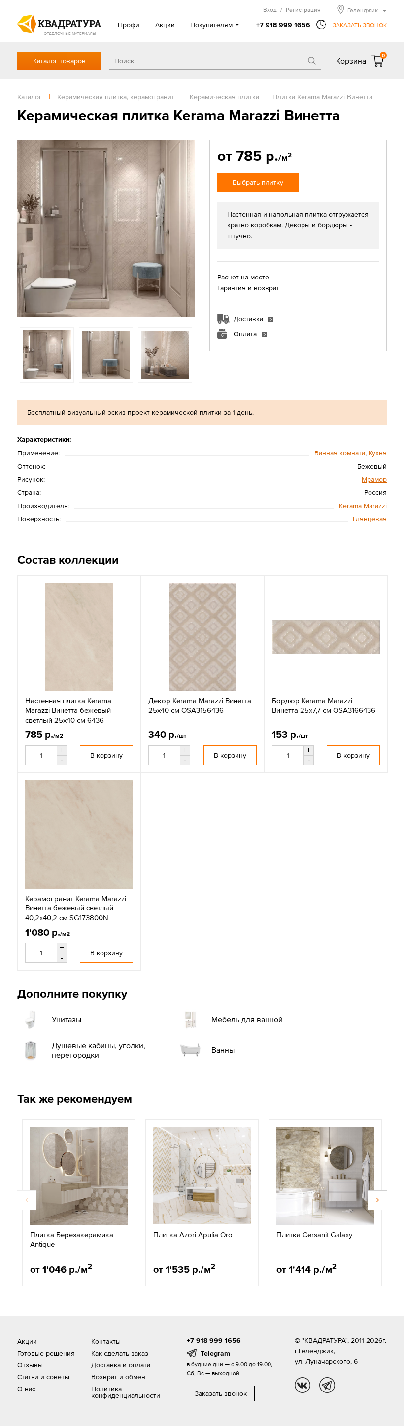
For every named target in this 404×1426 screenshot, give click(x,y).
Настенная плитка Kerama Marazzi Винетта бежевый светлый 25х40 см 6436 (68, 710)
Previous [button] (27, 229)
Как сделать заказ (119, 1353)
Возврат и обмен (118, 1377)
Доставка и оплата (120, 1365)
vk (302, 1385)
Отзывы (30, 1365)
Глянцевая (370, 518)
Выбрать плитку (258, 182)
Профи (128, 25)
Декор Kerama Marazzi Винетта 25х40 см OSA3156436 (199, 705)
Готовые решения (46, 1353)
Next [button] (185, 229)
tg (327, 1385)
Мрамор (374, 479)
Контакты (106, 1341)
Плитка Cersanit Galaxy (314, 1234)
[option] (106, 228)
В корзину (106, 755)
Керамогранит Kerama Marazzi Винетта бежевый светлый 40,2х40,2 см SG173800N (75, 908)
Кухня (378, 453)
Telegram (215, 1353)
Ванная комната (339, 453)
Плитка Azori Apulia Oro (193, 1234)
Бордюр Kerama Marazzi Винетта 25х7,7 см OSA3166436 (323, 705)
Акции (165, 25)
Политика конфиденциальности (125, 1392)
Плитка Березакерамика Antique (71, 1239)
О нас (26, 1388)
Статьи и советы (43, 1377)
